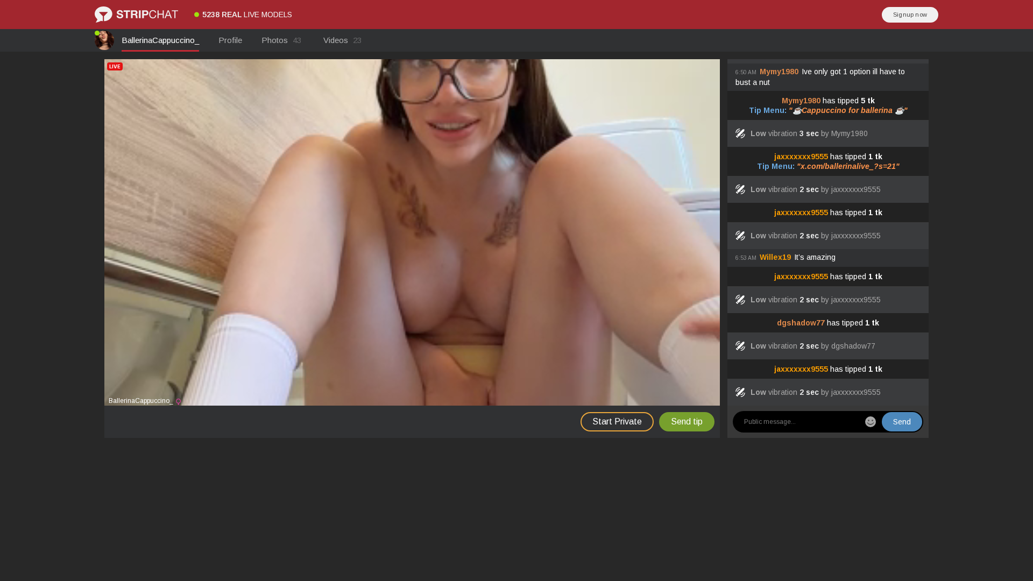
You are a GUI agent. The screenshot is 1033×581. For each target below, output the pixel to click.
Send (902, 421)
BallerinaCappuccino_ (160, 40)
